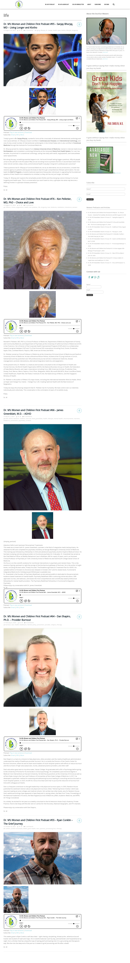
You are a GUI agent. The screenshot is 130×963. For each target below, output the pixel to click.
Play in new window (16, 132)
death (25, 828)
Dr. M (20, 30)
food (33, 418)
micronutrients (68, 418)
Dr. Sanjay (49, 30)
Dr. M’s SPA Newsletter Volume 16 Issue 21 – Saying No (103, 217)
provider (47, 625)
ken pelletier (33, 207)
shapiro (53, 625)
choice (13, 207)
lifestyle (68, 30)
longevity (75, 30)
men (37, 828)
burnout (8, 625)
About (89, 4)
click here (105, 52)
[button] (113, 4)
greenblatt (39, 418)
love (48, 207)
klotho (63, 30)
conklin (7, 828)
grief (29, 828)
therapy (59, 625)
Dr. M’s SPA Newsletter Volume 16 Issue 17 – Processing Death (105, 243)
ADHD (11, 418)
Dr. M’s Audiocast (63, 4)
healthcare (23, 625)
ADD (6, 418)
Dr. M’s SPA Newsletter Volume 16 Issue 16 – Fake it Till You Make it (106, 253)
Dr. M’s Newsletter (78, 4)
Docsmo (106, 4)
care (12, 625)
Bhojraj (43, 30)
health (26, 207)
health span (57, 30)
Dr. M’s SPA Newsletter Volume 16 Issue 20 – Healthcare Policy (105, 227)
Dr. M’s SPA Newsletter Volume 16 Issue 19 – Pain (101, 231)
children (8, 207)
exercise (28, 418)
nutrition (77, 418)
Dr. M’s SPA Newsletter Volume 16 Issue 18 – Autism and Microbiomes (107, 239)
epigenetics (20, 207)
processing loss (51, 828)
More (22, 135)
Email (13, 135)
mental (29, 625)
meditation (60, 207)
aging (38, 30)
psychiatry (22, 420)
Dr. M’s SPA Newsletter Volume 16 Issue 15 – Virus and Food (104, 262)
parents (42, 828)
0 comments (29, 30)
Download (28, 132)
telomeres (68, 207)
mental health (58, 418)
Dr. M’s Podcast (50, 4)
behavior (16, 418)
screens (28, 420)
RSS (17, 135)
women (74, 207)
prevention (14, 420)
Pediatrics (7, 420)
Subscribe (98, 4)
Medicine (54, 207)
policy (34, 625)
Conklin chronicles (17, 828)
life (39, 207)
